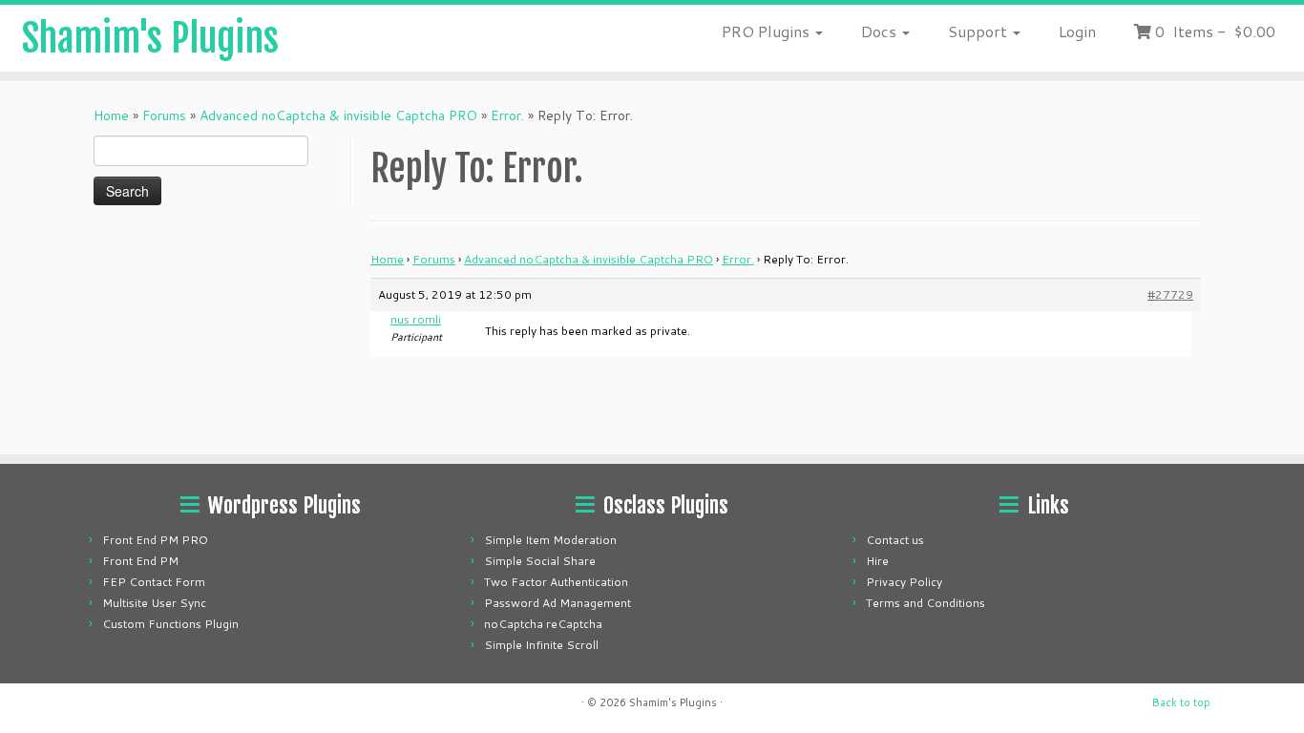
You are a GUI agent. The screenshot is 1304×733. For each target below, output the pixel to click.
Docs (880, 31)
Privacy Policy (904, 582)
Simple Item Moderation (550, 540)
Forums (164, 115)
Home (111, 115)
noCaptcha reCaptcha (543, 624)
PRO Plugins (767, 31)
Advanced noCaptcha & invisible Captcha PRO (338, 115)
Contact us (895, 540)
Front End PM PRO (155, 540)
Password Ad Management (557, 603)
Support (979, 31)
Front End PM (140, 561)
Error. (507, 115)
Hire (877, 561)
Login (1077, 31)
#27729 (1170, 294)
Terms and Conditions (925, 603)
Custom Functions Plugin (170, 624)
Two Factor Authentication (556, 582)
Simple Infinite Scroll (541, 645)
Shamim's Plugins (150, 38)
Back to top (1181, 702)
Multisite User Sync (154, 603)
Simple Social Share (540, 561)
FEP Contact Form (153, 582)
